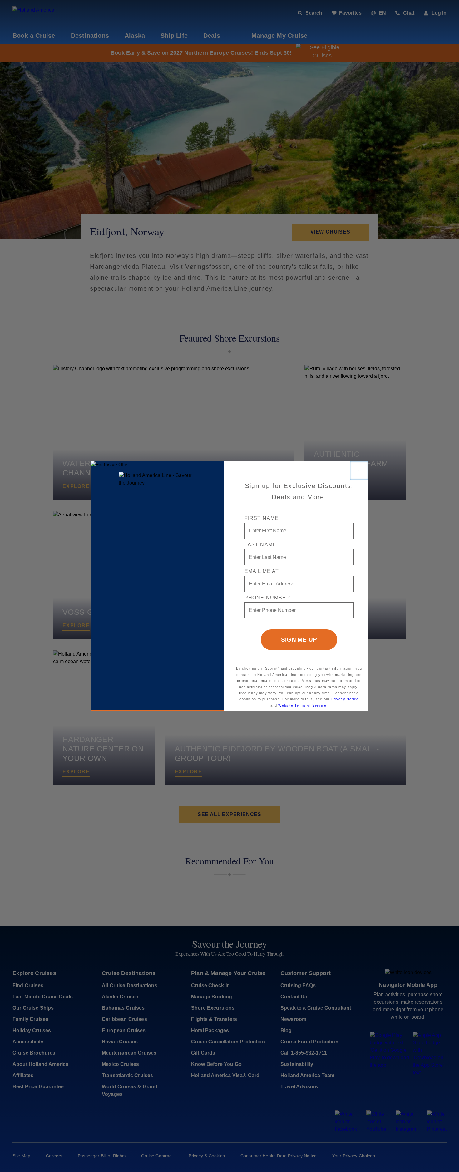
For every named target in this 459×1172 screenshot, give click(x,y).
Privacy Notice (345, 699)
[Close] (359, 470)
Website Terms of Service (302, 705)
